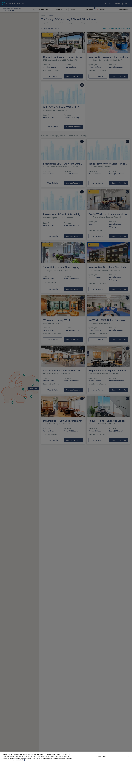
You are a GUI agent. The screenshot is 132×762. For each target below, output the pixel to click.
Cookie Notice (20, 760)
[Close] (129, 756)
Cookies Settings (101, 756)
